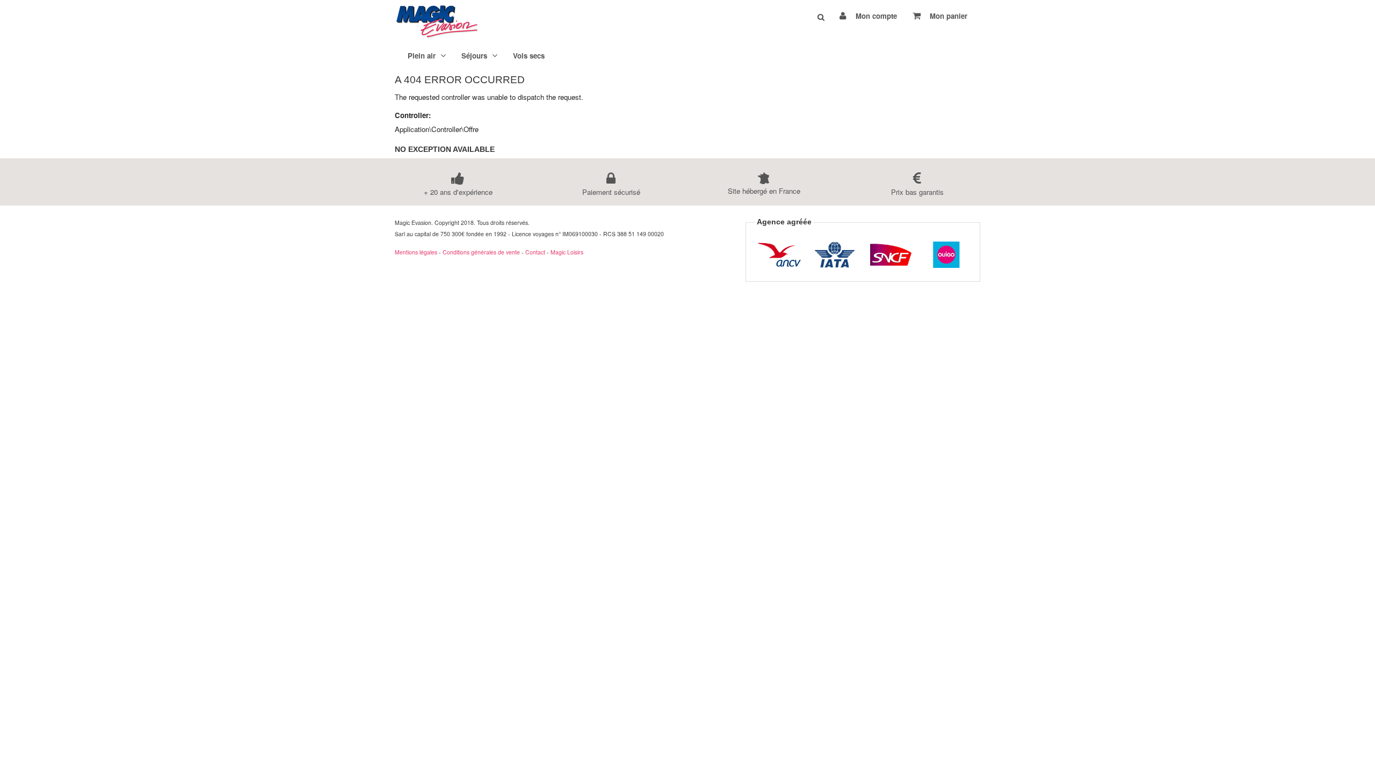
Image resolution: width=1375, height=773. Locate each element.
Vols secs (529, 55)
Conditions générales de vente (481, 252)
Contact (535, 252)
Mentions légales (416, 252)
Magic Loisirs (567, 252)
